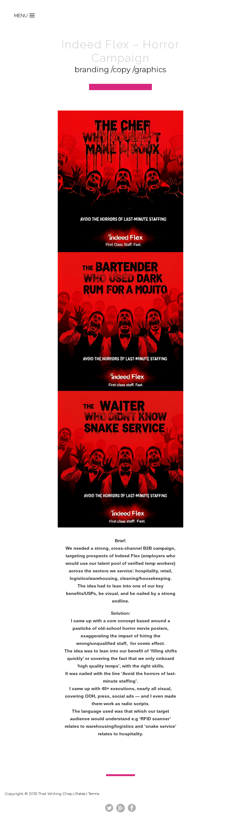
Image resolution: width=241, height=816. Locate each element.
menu (21, 16)
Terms (93, 793)
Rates (80, 793)
